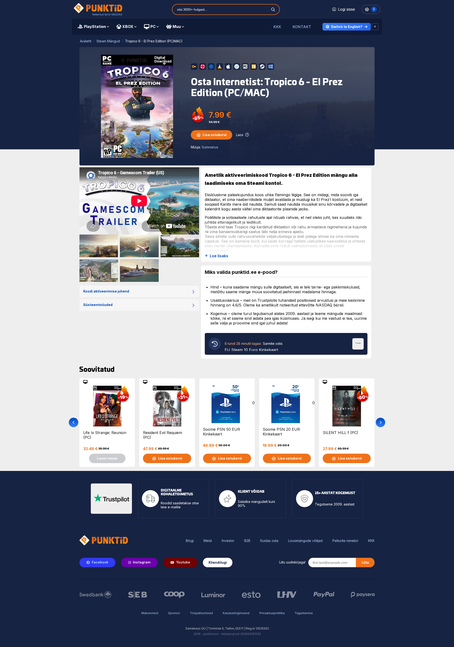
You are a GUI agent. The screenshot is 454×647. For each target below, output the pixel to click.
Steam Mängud (108, 41)
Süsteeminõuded (98, 305)
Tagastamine (304, 613)
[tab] (93, 26)
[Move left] (73, 422)
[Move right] (380, 422)
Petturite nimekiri (345, 541)
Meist (208, 541)
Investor (228, 541)
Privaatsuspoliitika (272, 613)
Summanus (210, 147)
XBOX (127, 26)
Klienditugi (218, 562)
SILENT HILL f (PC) (340, 432)
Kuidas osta (269, 541)
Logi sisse (346, 9)
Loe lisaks (219, 256)
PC (153, 26)
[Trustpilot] (358, 343)
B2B (247, 541)
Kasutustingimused (236, 613)
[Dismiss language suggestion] (375, 26)
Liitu (365, 562)
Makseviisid (149, 613)
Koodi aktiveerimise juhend (106, 291)
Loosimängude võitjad (305, 541)
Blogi (190, 541)
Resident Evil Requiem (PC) (162, 435)
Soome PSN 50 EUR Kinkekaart (221, 431)
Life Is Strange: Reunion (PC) (104, 435)
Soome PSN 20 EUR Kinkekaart (281, 431)
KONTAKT (301, 27)
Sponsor (174, 613)
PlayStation (95, 26)
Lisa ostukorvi (215, 135)
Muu (177, 26)
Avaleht (85, 41)
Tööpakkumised (201, 613)
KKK (277, 27)
